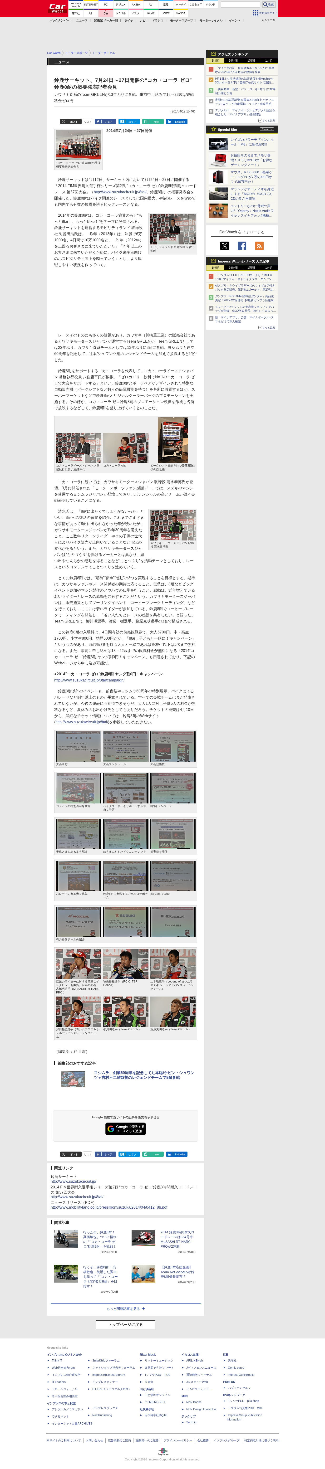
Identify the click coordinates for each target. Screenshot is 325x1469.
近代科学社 (147, 1409)
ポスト (74, 121)
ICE (225, 1354)
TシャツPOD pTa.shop (243, 1401)
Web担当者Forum (63, 1367)
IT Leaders (59, 1382)
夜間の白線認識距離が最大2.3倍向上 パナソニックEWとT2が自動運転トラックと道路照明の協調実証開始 (244, 104)
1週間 (251, 60)
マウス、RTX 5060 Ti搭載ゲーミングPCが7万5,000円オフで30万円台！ (252, 177)
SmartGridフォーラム (106, 1360)
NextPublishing (102, 1415)
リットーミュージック (159, 1360)
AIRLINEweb (194, 1360)
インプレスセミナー (105, 1382)
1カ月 (269, 60)
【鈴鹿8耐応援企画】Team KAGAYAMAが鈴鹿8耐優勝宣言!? (177, 1272)
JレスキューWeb (197, 1382)
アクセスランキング (233, 54)
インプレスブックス (105, 1408)
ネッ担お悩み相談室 (65, 1396)
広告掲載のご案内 (119, 1440)
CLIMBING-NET (155, 1402)
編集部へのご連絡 (147, 1440)
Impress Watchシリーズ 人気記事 (243, 261)
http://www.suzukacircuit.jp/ (73, 1181)
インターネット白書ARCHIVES (72, 1423)
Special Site (227, 129)
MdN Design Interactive (201, 1409)
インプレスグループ (226, 1440)
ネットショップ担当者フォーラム (113, 1367)
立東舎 (149, 1382)
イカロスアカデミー (199, 1389)
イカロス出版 (190, 1354)
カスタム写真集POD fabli (245, 1408)
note (156, 121)
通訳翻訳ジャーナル (199, 1375)
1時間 (215, 60)
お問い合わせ (94, 1440)
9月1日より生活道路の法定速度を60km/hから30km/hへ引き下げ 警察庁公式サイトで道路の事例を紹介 (244, 82)
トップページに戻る (125, 1325)
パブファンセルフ (239, 1388)
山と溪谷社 (147, 1389)
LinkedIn (180, 121)
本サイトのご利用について (64, 1440)
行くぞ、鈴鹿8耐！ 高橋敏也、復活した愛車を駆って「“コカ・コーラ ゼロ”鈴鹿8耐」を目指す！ (100, 1276)
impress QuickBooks (241, 1375)
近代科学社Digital (156, 1415)
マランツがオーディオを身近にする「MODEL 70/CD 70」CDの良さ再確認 (252, 193)
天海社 (232, 1360)
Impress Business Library (108, 1375)
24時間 (233, 60)
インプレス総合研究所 (66, 1375)
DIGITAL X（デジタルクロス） (111, 1389)
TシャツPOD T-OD (158, 1375)
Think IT (57, 1360)
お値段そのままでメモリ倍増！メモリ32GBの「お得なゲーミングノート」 (251, 160)
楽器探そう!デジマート (159, 1367)
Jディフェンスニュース (201, 1367)
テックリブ (189, 1416)
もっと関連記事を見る (123, 1309)
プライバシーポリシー (178, 1440)
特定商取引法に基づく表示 (261, 1440)
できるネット (60, 1416)
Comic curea (236, 1367)
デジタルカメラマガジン (67, 1409)
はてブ (132, 121)
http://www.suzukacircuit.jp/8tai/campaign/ (89, 680)
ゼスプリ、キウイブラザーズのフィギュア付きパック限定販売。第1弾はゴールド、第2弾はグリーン (245, 289)
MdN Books (193, 1402)
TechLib (191, 1422)
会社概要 (203, 1440)
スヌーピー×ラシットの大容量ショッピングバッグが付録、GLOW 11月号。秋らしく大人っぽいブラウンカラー (245, 311)
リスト (88, 121)
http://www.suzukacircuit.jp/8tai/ (120, 192)
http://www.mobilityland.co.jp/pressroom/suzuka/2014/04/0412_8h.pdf (109, 1207)
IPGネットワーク (234, 1395)
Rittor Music (148, 1354)
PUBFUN (229, 1382)
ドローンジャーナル (65, 1389)
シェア (109, 121)
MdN (185, 1396)
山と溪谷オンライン (157, 1395)
